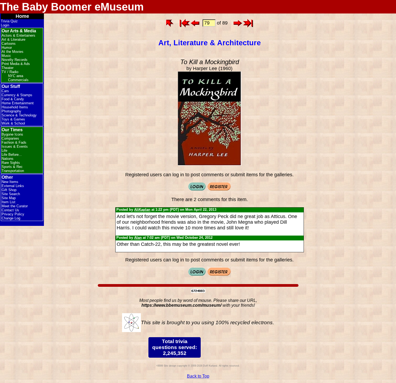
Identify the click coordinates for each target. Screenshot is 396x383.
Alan (138, 238)
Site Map (9, 198)
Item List (8, 202)
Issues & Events (15, 146)
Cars (5, 91)
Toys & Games (13, 119)
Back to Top (198, 376)
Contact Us (10, 210)
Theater (7, 68)
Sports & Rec (12, 167)
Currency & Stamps (17, 95)
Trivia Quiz (9, 21)
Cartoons (9, 44)
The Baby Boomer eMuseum (72, 7)
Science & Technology (19, 115)
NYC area (15, 76)
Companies (10, 138)
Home (22, 16)
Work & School (13, 123)
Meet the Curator (15, 206)
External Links (13, 186)
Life (4, 151)
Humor (7, 48)
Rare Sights (11, 163)
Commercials (18, 80)
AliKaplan (142, 210)
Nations (7, 159)
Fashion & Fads (14, 142)
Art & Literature (13, 39)
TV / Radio (10, 72)
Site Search (11, 194)
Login (5, 25)
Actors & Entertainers (18, 35)
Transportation (13, 171)
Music (6, 56)
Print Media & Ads (16, 64)
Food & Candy (13, 99)
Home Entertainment (18, 103)
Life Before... (12, 155)
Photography (11, 111)
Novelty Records (14, 60)
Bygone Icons (12, 134)
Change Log (11, 218)
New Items (10, 182)
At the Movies (12, 52)
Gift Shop (9, 190)
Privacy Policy (13, 214)
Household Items (15, 107)
